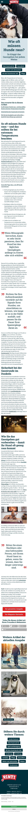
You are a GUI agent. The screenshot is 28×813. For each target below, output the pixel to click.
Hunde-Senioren (14, 739)
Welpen (22, 761)
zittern (4, 335)
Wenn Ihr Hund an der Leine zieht (14, 490)
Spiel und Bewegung (14, 746)
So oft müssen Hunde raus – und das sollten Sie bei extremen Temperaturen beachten (13, 108)
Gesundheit (20, 66)
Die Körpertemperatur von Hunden (11, 665)
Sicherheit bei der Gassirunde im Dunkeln (12, 112)
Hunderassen (14, 765)
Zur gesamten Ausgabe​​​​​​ (14, 609)
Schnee (3, 460)
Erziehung (18, 754)
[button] (5, 626)
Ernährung (9, 754)
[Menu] (2, 1)
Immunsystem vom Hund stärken (14, 722)
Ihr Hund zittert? (8, 694)
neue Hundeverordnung (10, 160)
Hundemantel (5, 353)
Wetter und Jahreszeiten (13, 70)
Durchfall (23, 462)
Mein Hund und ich (8, 66)
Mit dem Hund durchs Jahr (10, 73)
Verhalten (6, 662)
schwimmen (22, 580)
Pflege (23, 73)
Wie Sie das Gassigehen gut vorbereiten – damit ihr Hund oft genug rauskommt (12, 116)
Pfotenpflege (5, 484)
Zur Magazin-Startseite (14, 614)
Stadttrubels (12, 411)
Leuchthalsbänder (15, 391)
